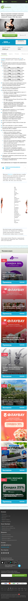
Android (3, 59)
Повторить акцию (9, 35)
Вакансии (4, 517)
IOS (21, 58)
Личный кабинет (26, 1)
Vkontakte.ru (4, 553)
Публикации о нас (6, 516)
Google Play (13, 562)
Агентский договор (6, 534)
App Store (5, 562)
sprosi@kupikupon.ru (6, 545)
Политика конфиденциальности (9, 540)
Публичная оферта (6, 538)
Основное (4, 54)
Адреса (11, 54)
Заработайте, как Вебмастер (8, 528)
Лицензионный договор (7, 536)
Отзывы (17, 54)
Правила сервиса (6, 519)
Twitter (6, 553)
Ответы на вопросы (6, 521)
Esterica (10, 174)
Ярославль (14, 1)
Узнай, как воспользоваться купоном (12, 167)
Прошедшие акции (6, 530)
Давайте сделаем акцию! (7, 526)
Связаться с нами (5, 547)
